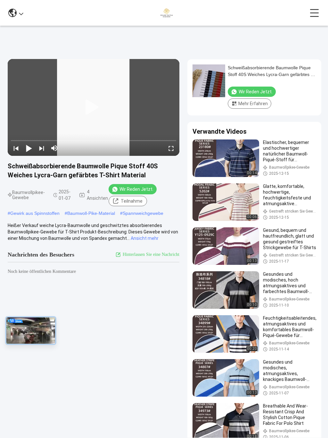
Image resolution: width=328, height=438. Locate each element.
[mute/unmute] (54, 148)
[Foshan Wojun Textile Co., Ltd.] (166, 13)
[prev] (16, 148)
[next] (41, 148)
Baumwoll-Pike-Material (91, 213)
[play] (94, 107)
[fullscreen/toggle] (171, 148)
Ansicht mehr (145, 238)
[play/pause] (28, 148)
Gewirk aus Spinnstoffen (35, 213)
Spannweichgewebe (143, 213)
